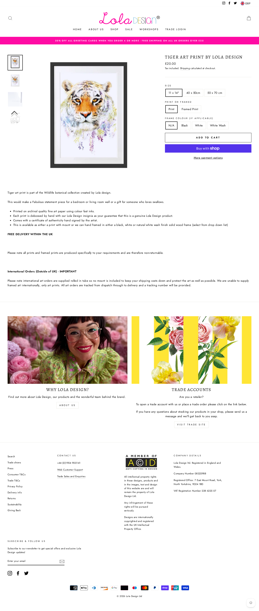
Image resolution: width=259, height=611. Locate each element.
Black (184, 125)
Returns (12, 498)
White (199, 125)
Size (168, 85)
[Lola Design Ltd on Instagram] (10, 573)
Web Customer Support (70, 469)
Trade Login (175, 29)
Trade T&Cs (14, 480)
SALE (129, 29)
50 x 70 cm (214, 93)
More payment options (208, 158)
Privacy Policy (15, 486)
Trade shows (14, 462)
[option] (129, 41)
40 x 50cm (193, 93)
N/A (171, 125)
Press (10, 468)
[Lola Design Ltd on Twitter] (26, 573)
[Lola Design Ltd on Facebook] (18, 573)
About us (96, 29)
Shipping (185, 68)
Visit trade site (191, 424)
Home (77, 29)
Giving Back (14, 510)
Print (171, 109)
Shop (115, 29)
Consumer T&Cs (16, 474)
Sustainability (15, 504)
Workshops (149, 29)
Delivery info (15, 492)
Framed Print (190, 109)
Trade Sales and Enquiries (71, 476)
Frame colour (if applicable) (189, 118)
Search (11, 456)
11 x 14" (174, 93)
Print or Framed (178, 101)
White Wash (218, 125)
